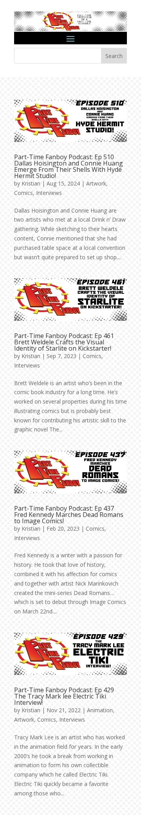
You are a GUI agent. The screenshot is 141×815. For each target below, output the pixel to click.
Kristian (31, 183)
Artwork (96, 183)
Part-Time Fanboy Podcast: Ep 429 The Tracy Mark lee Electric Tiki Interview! (64, 696)
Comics (23, 192)
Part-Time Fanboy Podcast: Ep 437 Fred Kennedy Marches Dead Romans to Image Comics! (68, 514)
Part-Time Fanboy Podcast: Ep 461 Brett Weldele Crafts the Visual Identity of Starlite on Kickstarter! (64, 342)
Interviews (49, 192)
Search (114, 56)
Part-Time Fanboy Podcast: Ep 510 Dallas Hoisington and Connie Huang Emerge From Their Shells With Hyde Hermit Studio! (68, 166)
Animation (100, 710)
